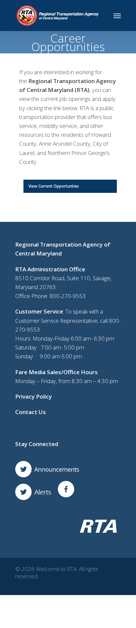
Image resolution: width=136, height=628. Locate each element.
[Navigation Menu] (117, 15)
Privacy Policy (33, 396)
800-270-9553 (68, 296)
